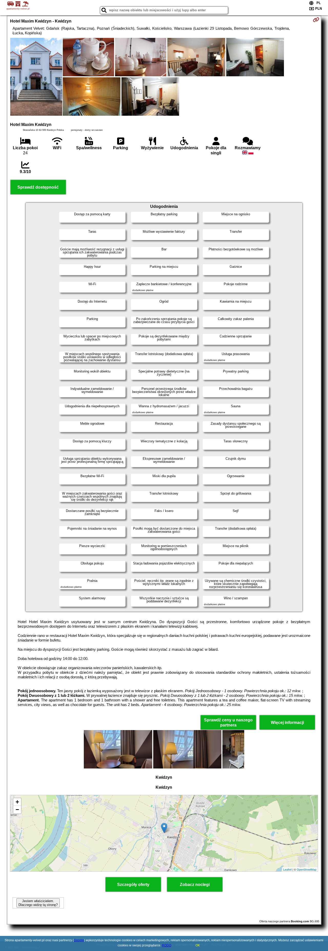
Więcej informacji (287, 722)
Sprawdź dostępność (38, 187)
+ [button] (17, 802)
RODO (166, 945)
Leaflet (287, 869)
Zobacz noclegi (195, 884)
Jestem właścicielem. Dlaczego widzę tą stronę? (38, 903)
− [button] (17, 809)
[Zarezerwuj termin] (316, 20)
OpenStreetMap (306, 869)
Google (79, 940)
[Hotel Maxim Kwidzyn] (36, 77)
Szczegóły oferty (133, 884)
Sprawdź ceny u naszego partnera (228, 722)
